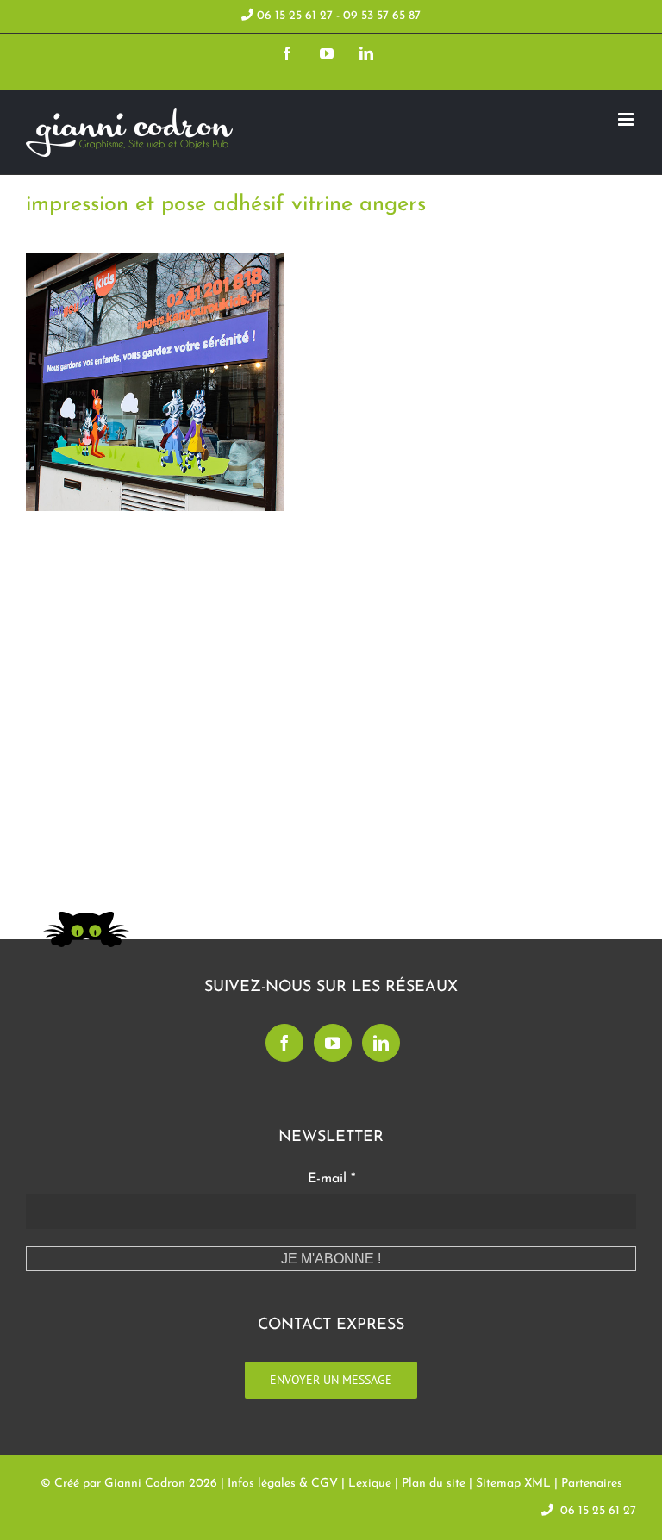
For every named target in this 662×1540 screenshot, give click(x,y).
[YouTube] (333, 1043)
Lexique (369, 1483)
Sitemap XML (513, 1483)
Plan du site (433, 1483)
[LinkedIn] (381, 1043)
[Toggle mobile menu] (627, 119)
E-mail (331, 1179)
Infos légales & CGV (283, 1483)
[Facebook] (284, 1043)
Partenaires (591, 1483)
